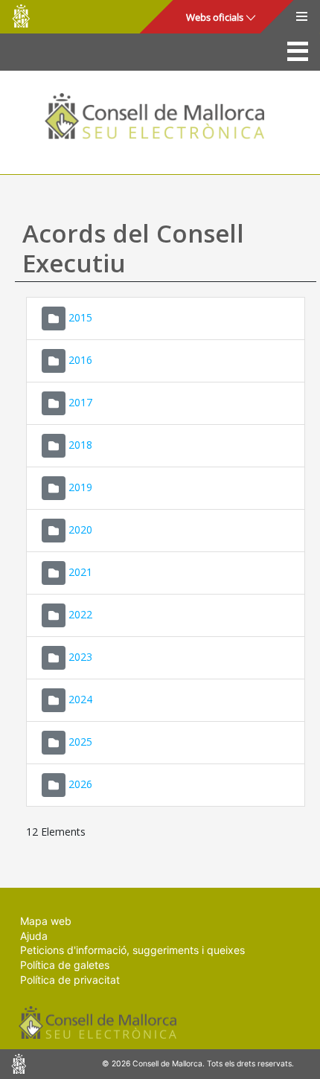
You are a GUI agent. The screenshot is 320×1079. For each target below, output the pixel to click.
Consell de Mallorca (21, 16)
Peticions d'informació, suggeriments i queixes (132, 950)
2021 (80, 572)
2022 (80, 614)
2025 (80, 741)
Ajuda (34, 935)
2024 (80, 699)
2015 (80, 317)
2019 (80, 487)
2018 (80, 445)
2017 (80, 402)
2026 (80, 784)
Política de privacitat (70, 979)
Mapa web (45, 921)
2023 (80, 657)
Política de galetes (64, 964)
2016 (80, 360)
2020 (80, 529)
